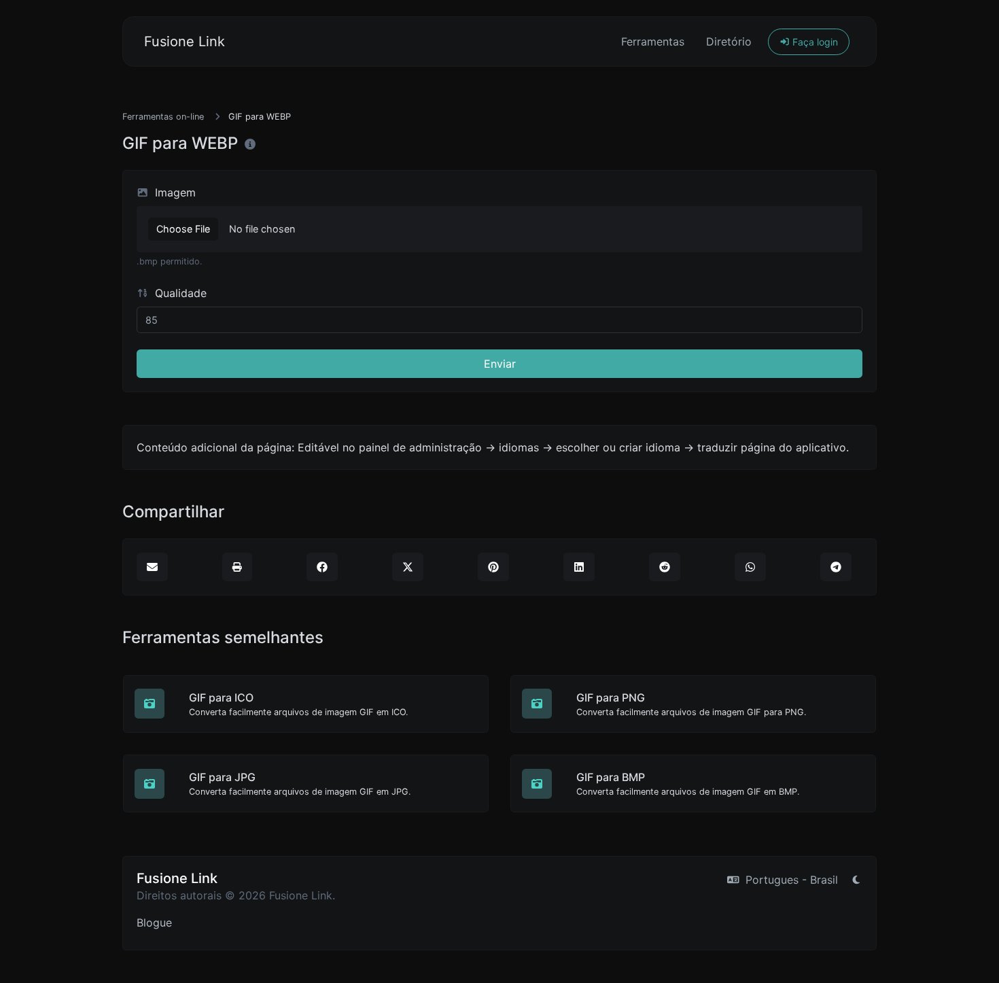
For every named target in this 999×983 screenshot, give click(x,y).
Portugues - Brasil (790, 879)
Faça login (814, 42)
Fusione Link (184, 41)
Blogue (154, 922)
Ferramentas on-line (163, 116)
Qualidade (179, 293)
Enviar (500, 363)
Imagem (174, 192)
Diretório (729, 41)
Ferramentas (652, 41)
